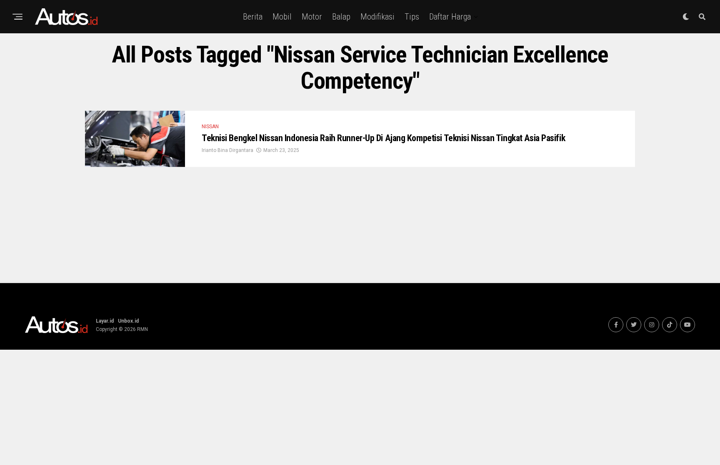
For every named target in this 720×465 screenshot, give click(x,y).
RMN (142, 329)
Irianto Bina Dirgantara (227, 150)
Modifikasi (377, 17)
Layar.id (105, 321)
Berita (252, 17)
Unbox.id (128, 321)
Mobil (282, 17)
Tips (412, 17)
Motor (312, 17)
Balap (341, 17)
